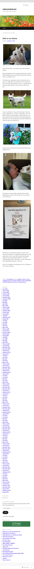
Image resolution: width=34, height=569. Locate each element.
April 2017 (5, 400)
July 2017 (5, 395)
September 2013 (6, 472)
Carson (28, 279)
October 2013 (6, 470)
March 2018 (5, 382)
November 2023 (6, 297)
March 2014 (5, 462)
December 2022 (6, 310)
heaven (23, 280)
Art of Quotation (6, 541)
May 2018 (5, 379)
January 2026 (6, 290)
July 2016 (5, 415)
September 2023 (6, 299)
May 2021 (5, 324)
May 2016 (5, 419)
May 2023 (5, 302)
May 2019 (5, 359)
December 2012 (6, 485)
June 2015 (5, 437)
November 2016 (6, 409)
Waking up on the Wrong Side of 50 (11, 531)
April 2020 (5, 342)
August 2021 (6, 319)
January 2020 (6, 345)
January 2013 (6, 483)
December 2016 (6, 407)
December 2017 (6, 387)
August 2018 (6, 374)
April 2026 (5, 289)
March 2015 (5, 442)
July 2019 (5, 355)
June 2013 (5, 475)
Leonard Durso (6, 550)
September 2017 (6, 392)
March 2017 (5, 402)
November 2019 (6, 349)
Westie (24, 282)
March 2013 (5, 480)
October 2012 (6, 488)
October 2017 (6, 390)
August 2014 (6, 454)
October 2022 (6, 312)
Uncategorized (10, 279)
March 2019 (5, 362)
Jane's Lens (5, 546)
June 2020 (5, 339)
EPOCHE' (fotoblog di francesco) (11, 548)
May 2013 (5, 477)
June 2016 (5, 417)
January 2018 (6, 385)
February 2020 (6, 344)
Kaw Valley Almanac (7, 545)
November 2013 (6, 468)
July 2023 (5, 300)
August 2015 (6, 434)
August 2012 (6, 492)
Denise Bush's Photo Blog (9, 538)
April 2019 (5, 360)
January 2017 (6, 405)
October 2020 (6, 334)
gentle (14, 280)
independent (28, 280)
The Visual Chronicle (8, 555)
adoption (20, 279)
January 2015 (6, 445)
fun (12, 280)
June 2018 (5, 377)
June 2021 (5, 322)
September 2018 (6, 372)
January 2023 (6, 309)
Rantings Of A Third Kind (9, 533)
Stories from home (7, 556)
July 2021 (5, 320)
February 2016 (6, 424)
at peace (24, 279)
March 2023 (5, 305)
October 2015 (6, 430)
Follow (5, 512)
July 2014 (5, 455)
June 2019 (5, 357)
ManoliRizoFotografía (8, 551)
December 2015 (6, 427)
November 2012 (6, 487)
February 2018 (6, 384)
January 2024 (6, 295)
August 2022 (6, 314)
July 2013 (5, 474)
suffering (20, 282)
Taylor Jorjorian (6, 560)
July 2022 (5, 315)
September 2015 (6, 432)
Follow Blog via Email (8, 501)
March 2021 (5, 327)
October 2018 (6, 370)
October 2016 (6, 410)
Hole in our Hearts (10, 38)
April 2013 (5, 478)
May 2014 (5, 458)
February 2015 (6, 443)
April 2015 (5, 440)
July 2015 (5, 435)
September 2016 (6, 412)
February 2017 (6, 404)
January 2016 (6, 425)
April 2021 (5, 325)
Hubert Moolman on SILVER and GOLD (12, 535)
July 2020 (5, 337)
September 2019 (6, 352)
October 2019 (6, 350)
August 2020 (6, 335)
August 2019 (6, 354)
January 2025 (6, 292)
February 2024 (6, 294)
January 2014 (6, 465)
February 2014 (6, 464)
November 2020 (6, 332)
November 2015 (6, 429)
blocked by (18, 524)
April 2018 (5, 380)
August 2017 (6, 394)
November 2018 (6, 369)
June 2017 (5, 397)
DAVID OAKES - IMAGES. (9, 543)
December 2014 (6, 447)
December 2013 (6, 467)
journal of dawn (6, 540)
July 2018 (5, 375)
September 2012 (6, 490)
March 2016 (5, 422)
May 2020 (5, 340)
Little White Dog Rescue (8, 282)
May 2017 (5, 399)
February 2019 (6, 364)
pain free (16, 282)
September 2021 (6, 317)
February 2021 (6, 329)
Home (4, 28)
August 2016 (6, 414)
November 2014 (6, 449)
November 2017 (6, 389)
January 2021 (6, 330)
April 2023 (5, 304)
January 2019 (6, 365)
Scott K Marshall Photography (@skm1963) (13, 553)
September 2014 (6, 452)
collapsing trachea (7, 280)
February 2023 (6, 307)
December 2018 (6, 367)
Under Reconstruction (8, 536)
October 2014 (6, 450)
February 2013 (6, 482)
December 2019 (6, 347)
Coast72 (4, 558)
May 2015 (5, 439)
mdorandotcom (9, 9)
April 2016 (5, 420)
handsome (19, 280)
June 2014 (5, 457)
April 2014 (5, 460)
